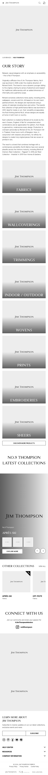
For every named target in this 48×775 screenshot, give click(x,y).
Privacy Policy (13, 766)
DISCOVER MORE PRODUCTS (24, 443)
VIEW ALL (42, 566)
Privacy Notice (24, 766)
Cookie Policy (35, 766)
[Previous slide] (37, 551)
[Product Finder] (39, 3)
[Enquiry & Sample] (44, 3)
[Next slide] (43, 551)
